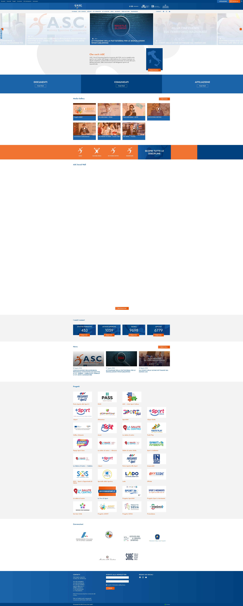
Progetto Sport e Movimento (156, 498)
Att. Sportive (105, 11)
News (112, 11)
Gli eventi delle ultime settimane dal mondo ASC (153, 371)
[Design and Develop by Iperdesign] (167, 604)
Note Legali (89, 604)
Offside (149, 481)
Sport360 (125, 419)
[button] (241, 29)
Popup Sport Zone (79, 450)
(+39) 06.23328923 (79, 585)
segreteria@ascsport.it (78, 586)
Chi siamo (74, 11)
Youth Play (150, 435)
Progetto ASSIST (103, 514)
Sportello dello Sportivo (105, 481)
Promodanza (151, 514)
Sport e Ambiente (152, 450)
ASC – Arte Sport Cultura (130, 404)
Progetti (14, 1)
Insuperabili (150, 466)
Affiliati (89, 11)
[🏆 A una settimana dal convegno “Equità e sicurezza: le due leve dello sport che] (121, 203)
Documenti (3, 1)
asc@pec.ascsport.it (78, 588)
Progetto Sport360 (128, 498)
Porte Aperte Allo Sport (130, 466)
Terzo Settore (126, 11)
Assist (99, 435)
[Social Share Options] (22, 235)
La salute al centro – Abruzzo (107, 450)
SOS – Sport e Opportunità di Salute (82, 482)
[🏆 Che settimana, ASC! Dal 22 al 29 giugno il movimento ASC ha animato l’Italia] (55, 270)
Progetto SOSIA (127, 514)
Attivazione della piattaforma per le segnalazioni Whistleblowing (120, 371)
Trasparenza (134, 11)
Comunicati (9, 1)
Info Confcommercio (27, 1)
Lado (124, 481)
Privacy (84, 604)
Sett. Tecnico (82, 11)
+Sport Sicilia (151, 419)
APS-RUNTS (117, 11)
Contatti (158, 11)
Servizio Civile (77, 514)
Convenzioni (19, 1)
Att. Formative (97, 11)
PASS (99, 404)
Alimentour (101, 419)
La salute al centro (128, 435)
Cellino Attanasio (78, 435)
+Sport (75, 419)
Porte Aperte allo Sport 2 (81, 404)
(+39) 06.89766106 (79, 583)
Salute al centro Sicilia (129, 450)
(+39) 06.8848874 (79, 581)
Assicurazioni (35, 1)
